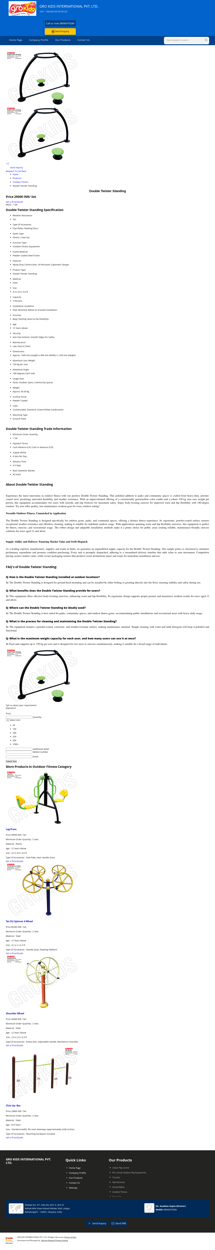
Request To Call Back (16, 171)
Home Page (15, 39)
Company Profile (38, 39)
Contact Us (84, 39)
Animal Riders (118, 1187)
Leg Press (11, 829)
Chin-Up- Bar (13, 1105)
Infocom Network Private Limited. (54, 1240)
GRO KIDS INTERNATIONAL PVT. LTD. (68, 8)
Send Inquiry (62, 31)
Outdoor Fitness (20, 182)
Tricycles (116, 1177)
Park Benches (118, 1182)
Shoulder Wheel (15, 1013)
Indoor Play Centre (120, 1167)
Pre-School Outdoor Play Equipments (129, 1172)
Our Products (62, 39)
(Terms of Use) (70, 1237)
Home (15, 174)
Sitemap (73, 1187)
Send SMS (120, 1223)
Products (17, 178)
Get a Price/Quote (14, 201)
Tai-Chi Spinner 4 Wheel (19, 921)
